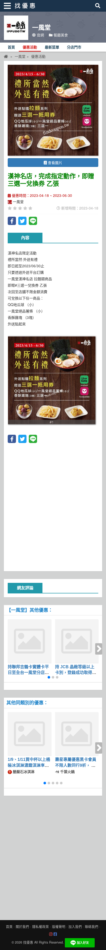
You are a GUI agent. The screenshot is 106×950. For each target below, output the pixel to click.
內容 (25, 238)
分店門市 (74, 47)
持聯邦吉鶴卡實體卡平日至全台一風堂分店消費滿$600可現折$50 (28, 673)
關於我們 (22, 926)
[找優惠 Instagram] (50, 934)
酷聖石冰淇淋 (23, 771)
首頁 (11, 47)
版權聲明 (58, 926)
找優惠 (28, 942)
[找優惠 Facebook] (55, 934)
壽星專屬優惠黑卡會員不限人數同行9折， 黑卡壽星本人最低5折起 (75, 765)
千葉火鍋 (67, 771)
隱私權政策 (40, 926)
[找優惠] (6, 56)
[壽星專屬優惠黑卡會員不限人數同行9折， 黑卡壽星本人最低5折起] (77, 734)
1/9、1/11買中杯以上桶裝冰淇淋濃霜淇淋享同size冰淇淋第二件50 (29, 765)
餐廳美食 (60, 34)
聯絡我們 (91, 926)
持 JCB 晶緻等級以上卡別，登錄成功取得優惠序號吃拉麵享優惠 (75, 673)
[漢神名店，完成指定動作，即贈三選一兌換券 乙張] (53, 110)
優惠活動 (30, 47)
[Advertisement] (53, 506)
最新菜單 (52, 47)
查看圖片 (54, 162)
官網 (40, 34)
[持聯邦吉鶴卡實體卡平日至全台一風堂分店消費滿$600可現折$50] (29, 641)
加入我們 (75, 926)
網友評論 (25, 588)
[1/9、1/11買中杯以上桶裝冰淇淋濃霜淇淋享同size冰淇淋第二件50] (29, 734)
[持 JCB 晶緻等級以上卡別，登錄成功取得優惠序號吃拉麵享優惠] (77, 641)
